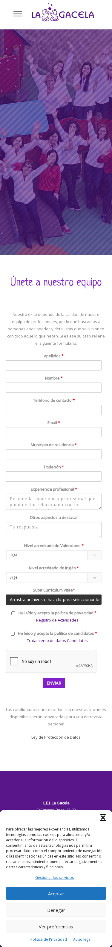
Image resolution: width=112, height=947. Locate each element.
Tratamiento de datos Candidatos (57, 640)
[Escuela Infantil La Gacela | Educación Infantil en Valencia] (62, 14)
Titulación (54, 467)
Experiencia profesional (54, 489)
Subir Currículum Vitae (54, 590)
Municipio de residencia (54, 444)
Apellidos (54, 356)
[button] (103, 818)
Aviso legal (82, 939)
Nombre (54, 378)
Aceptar (56, 894)
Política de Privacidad (48, 939)
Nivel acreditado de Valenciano (54, 545)
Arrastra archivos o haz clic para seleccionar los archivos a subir (56, 599)
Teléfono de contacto (54, 400)
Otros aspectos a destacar (54, 517)
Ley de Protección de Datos (56, 737)
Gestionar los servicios (54, 877)
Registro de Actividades (57, 620)
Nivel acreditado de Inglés (54, 567)
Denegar (56, 910)
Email (53, 422)
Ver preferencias (56, 927)
